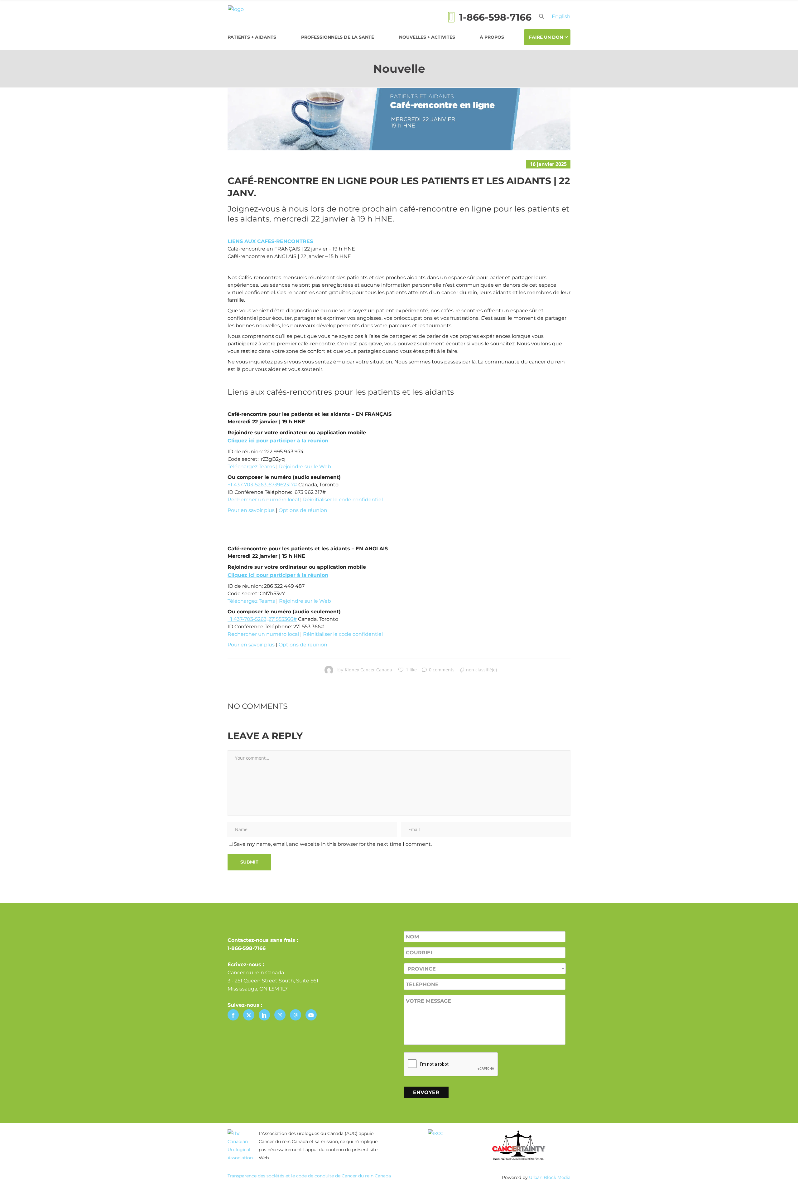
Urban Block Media (549, 1177)
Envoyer (426, 1092)
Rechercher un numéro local (263, 500)
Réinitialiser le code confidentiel (343, 500)
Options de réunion (303, 510)
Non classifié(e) (481, 670)
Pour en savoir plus (251, 510)
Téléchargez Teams (251, 467)
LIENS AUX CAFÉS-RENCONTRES (270, 241)
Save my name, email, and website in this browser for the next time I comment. (333, 844)
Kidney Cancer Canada (368, 670)
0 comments (441, 670)
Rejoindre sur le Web (305, 467)
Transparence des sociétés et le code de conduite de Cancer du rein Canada (309, 1176)
